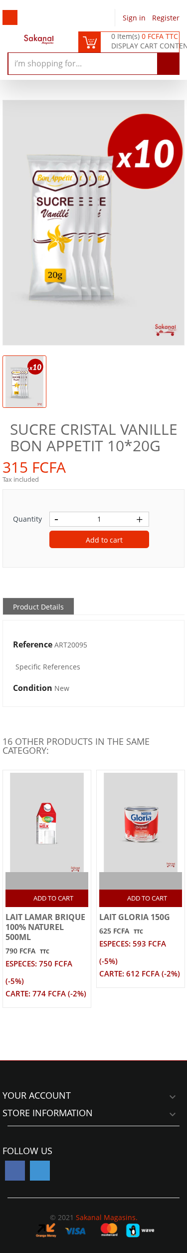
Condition (32, 688)
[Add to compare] (38, 881)
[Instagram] (40, 1171)
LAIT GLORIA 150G (134, 917)
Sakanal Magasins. (107, 1217)
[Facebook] (15, 1171)
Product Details (38, 607)
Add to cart (103, 540)
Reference (32, 644)
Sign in (135, 17)
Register (166, 17)
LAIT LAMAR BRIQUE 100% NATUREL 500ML (45, 927)
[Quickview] (57, 881)
